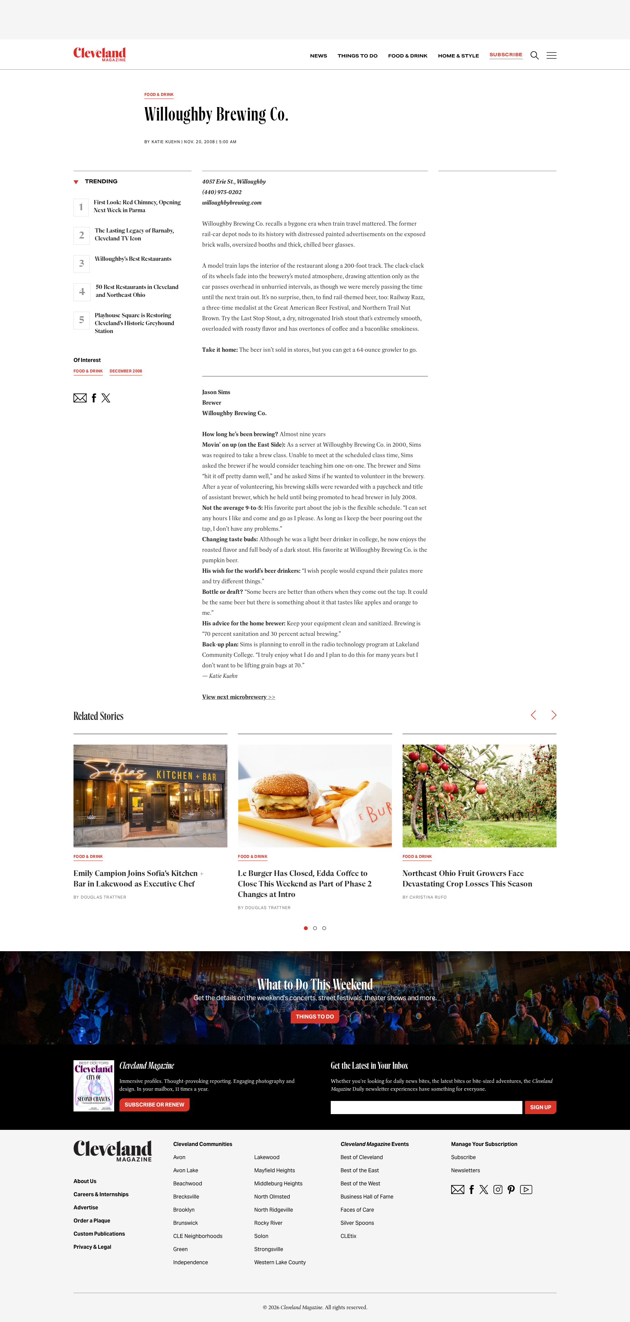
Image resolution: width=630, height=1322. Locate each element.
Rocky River (268, 1223)
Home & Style (458, 56)
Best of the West (360, 1183)
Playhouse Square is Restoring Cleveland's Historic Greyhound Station (134, 323)
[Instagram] (498, 1189)
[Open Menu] (551, 56)
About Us (85, 1181)
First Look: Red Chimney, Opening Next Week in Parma (137, 206)
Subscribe (506, 54)
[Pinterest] (511, 1189)
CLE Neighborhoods (197, 1236)
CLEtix (348, 1236)
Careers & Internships (101, 1194)
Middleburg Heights (278, 1183)
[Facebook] (472, 1189)
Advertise (86, 1207)
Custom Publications (99, 1233)
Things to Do (358, 56)
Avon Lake (185, 1170)
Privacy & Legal (92, 1247)
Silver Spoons (357, 1223)
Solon (261, 1236)
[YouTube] (526, 1189)
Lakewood (267, 1157)
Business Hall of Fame (367, 1196)
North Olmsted (272, 1196)
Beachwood (187, 1183)
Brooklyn (184, 1209)
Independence (190, 1262)
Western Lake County (280, 1262)
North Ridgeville (273, 1209)
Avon (179, 1157)
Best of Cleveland (362, 1157)
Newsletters (465, 1170)
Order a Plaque (92, 1220)
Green (180, 1249)
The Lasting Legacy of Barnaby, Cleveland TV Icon (134, 235)
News (318, 56)
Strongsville (268, 1249)
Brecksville (186, 1196)
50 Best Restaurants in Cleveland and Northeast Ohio (137, 291)
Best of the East (360, 1170)
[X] (483, 1189)
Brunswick (185, 1223)
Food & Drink (408, 56)
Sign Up (540, 1107)
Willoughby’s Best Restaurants (133, 259)
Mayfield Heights (274, 1170)
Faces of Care (357, 1209)
